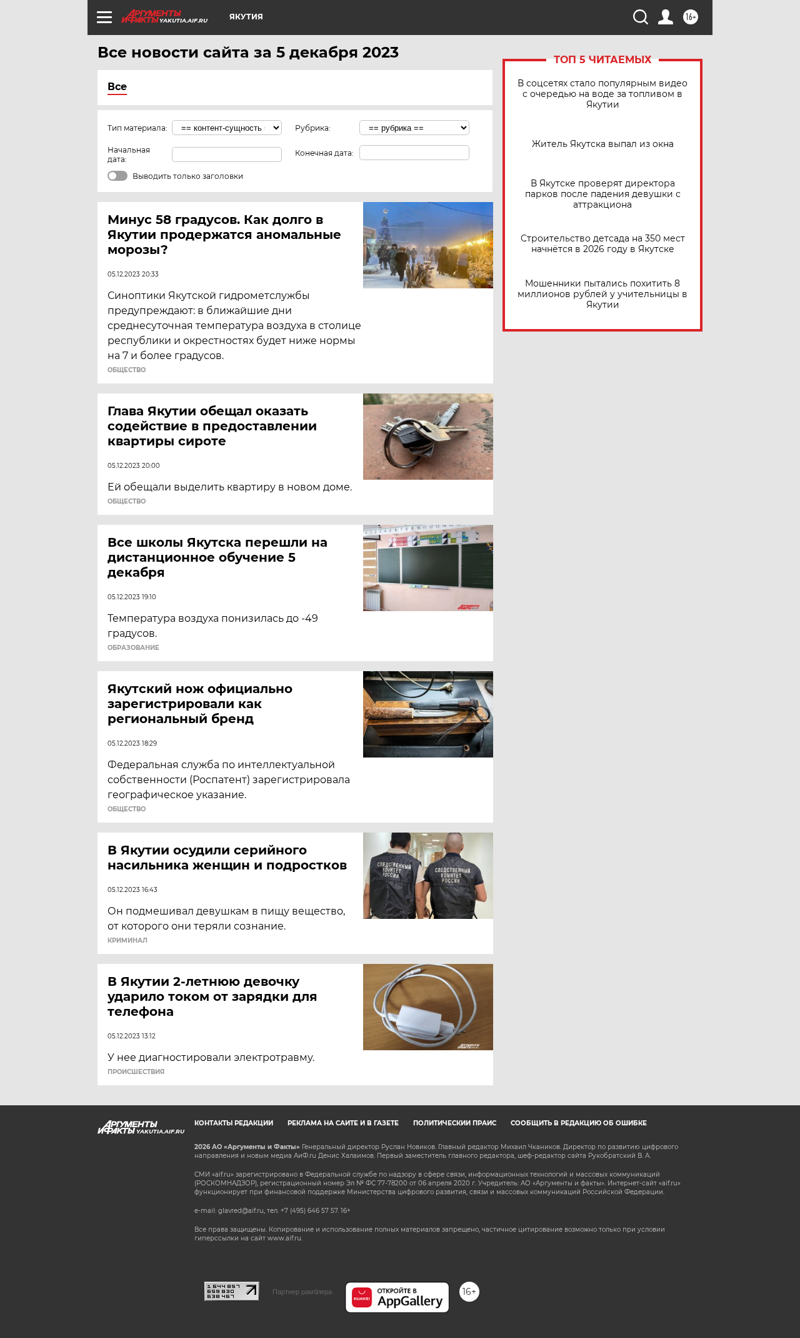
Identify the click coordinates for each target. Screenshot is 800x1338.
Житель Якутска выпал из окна (603, 144)
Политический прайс (454, 1123)
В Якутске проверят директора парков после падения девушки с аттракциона (603, 194)
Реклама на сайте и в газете (343, 1123)
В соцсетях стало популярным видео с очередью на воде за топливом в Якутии (603, 94)
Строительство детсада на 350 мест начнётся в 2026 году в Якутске (603, 244)
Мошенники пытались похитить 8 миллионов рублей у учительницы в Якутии (603, 294)
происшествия (136, 1072)
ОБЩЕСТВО (127, 370)
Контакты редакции (233, 1123)
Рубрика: (313, 128)
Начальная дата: (129, 154)
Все (117, 87)
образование (133, 648)
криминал (128, 941)
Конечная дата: (324, 153)
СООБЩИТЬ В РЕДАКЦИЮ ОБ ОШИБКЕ (579, 1123)
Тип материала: (138, 128)
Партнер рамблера (302, 1291)
